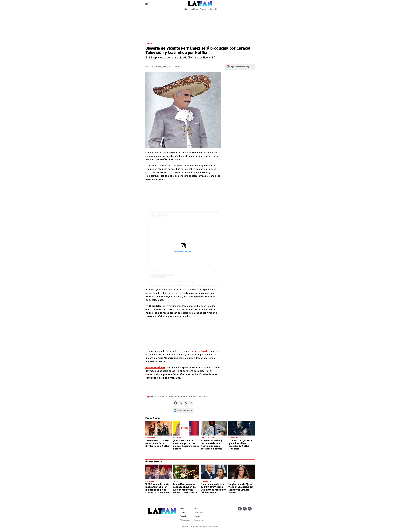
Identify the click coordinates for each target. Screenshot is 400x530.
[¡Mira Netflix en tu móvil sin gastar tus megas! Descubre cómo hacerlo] (186, 428)
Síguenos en (184, 410)
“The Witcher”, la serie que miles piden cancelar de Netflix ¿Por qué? (240, 444)
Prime (185, 508)
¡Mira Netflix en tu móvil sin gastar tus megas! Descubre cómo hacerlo (186, 444)
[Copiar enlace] (191, 403)
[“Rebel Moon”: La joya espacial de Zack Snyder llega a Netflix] (158, 428)
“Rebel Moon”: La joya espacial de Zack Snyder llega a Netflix (157, 443)
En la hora (185, 512)
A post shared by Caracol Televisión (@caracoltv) (183, 282)
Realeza (203, 9)
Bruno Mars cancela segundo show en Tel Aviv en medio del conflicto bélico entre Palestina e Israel (185, 490)
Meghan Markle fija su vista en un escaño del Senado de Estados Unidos (240, 488)
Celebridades (193, 9)
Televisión (149, 43)
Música (175, 481)
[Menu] (148, 4)
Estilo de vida (212, 9)
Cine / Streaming (207, 438)
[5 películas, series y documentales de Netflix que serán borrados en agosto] (214, 428)
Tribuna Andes (185, 520)
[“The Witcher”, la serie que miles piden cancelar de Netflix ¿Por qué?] (241, 428)
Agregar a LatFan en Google (238, 67)
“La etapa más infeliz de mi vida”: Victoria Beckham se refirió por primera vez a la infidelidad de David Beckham (213, 491)
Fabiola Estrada (155, 67)
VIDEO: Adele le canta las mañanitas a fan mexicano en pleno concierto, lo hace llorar (158, 488)
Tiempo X (185, 516)
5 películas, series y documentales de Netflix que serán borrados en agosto (211, 444)
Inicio (185, 9)
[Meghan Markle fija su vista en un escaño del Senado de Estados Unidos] (241, 472)
